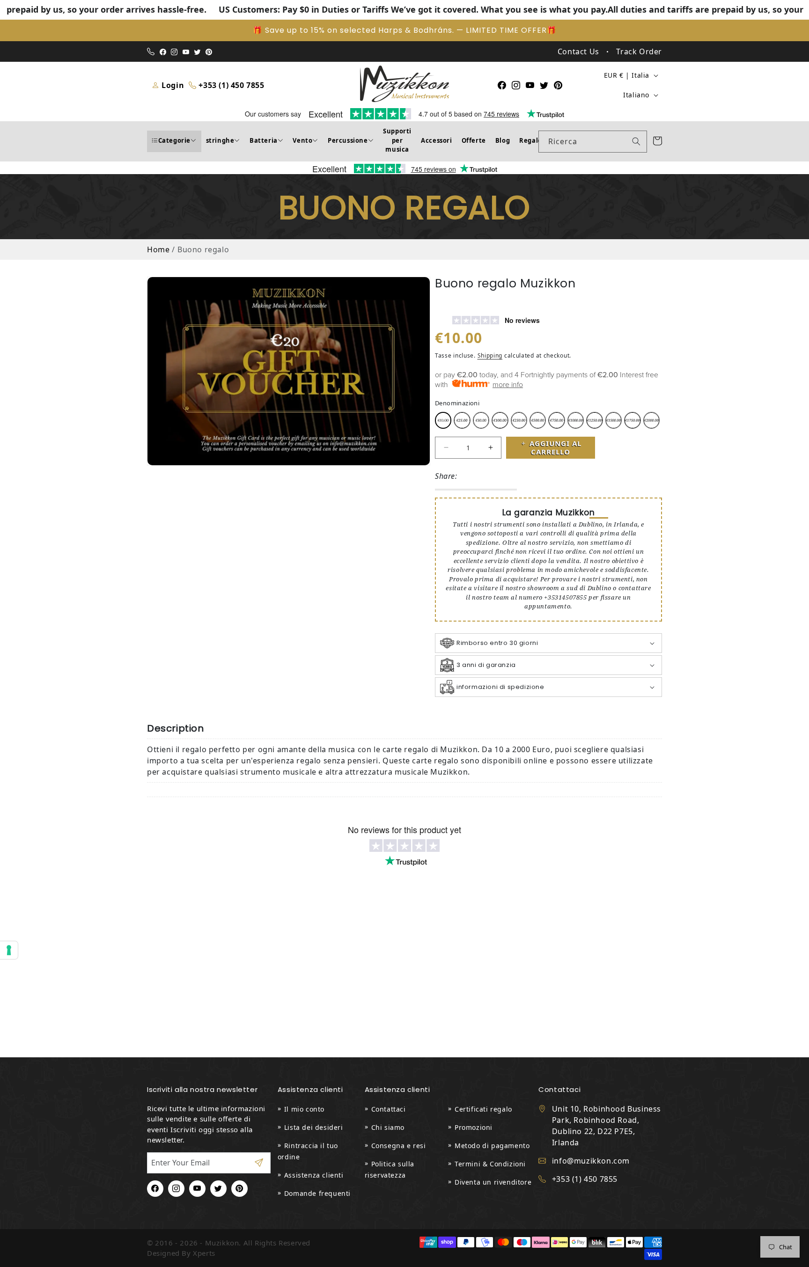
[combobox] (593, 141)
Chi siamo (387, 1127)
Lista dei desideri (313, 1127)
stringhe (220, 140)
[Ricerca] (636, 141)
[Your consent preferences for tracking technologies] (9, 950)
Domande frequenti (317, 1193)
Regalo (530, 140)
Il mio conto (304, 1109)
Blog (502, 140)
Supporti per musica (397, 140)
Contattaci (388, 1109)
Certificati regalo (483, 1109)
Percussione (348, 140)
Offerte (474, 140)
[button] (548, 643)
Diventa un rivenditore (493, 1182)
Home (158, 249)
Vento (302, 140)
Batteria (264, 140)
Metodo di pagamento (492, 1145)
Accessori (436, 140)
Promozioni (474, 1127)
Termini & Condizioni (490, 1163)
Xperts (204, 1253)
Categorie (174, 140)
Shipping (490, 355)
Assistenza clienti (314, 1175)
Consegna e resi (398, 1145)
